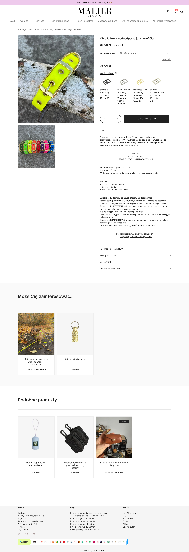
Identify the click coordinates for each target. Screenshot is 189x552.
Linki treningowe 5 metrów (82, 518)
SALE (12, 20)
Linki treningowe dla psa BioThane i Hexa (88, 513)
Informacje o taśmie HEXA (111, 249)
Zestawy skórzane (107, 20)
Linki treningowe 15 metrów (82, 524)
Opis (102, 130)
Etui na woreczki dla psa (135, 20)
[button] (105, 119)
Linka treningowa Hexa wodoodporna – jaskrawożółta (36, 362)
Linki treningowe (60, 20)
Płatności (22, 527)
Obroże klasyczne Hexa (70, 29)
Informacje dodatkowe (110, 268)
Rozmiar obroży (107, 53)
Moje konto (23, 529)
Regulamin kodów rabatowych (31, 521)
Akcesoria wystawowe (164, 20)
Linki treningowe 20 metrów (82, 527)
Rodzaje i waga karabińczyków (84, 529)
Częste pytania (130, 527)
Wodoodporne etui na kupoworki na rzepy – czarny (75, 465)
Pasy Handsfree (85, 20)
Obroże (24, 20)
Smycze (40, 20)
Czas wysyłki (106, 262)
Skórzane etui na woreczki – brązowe (114, 464)
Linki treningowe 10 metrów (82, 521)
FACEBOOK (128, 518)
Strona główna (24, 29)
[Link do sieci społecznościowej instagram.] (19, 534)
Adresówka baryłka (75, 359)
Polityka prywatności (27, 524)
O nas (125, 521)
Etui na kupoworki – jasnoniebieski (36, 464)
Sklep (125, 524)
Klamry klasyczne (108, 255)
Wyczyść (166, 59)
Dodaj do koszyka (146, 118)
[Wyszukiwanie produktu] (181, 11)
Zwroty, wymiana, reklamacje (31, 516)
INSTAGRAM (128, 516)
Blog (72, 507)
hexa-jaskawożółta (149, 173)
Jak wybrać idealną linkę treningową (86, 516)
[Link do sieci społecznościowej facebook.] (26, 534)
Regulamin (22, 518)
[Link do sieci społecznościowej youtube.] (34, 534)
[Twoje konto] (168, 11)
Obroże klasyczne (49, 29)
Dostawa (22, 513)
